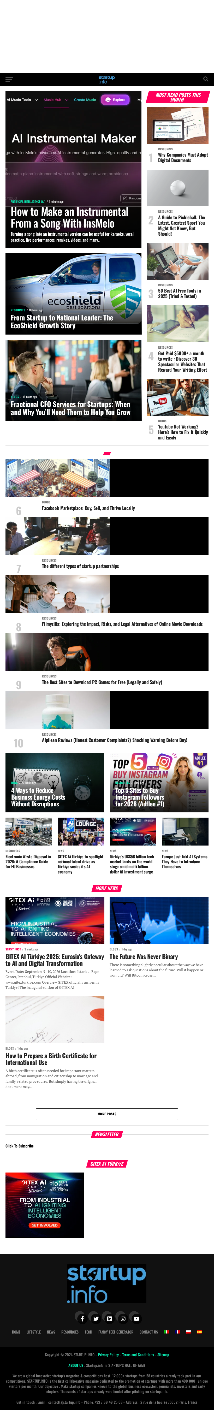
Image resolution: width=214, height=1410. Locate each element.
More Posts (107, 1113)
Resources (70, 1332)
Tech (88, 1332)
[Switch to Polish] (188, 1332)
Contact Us (149, 1332)
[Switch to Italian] (166, 1332)
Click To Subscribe (19, 1146)
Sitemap (163, 1354)
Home (16, 1332)
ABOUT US (76, 1365)
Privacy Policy (109, 1354)
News (51, 1332)
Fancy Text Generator (115, 1332)
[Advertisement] (107, 36)
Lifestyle (34, 1332)
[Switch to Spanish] (199, 1332)
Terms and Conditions (138, 1354)
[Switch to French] (177, 1332)
